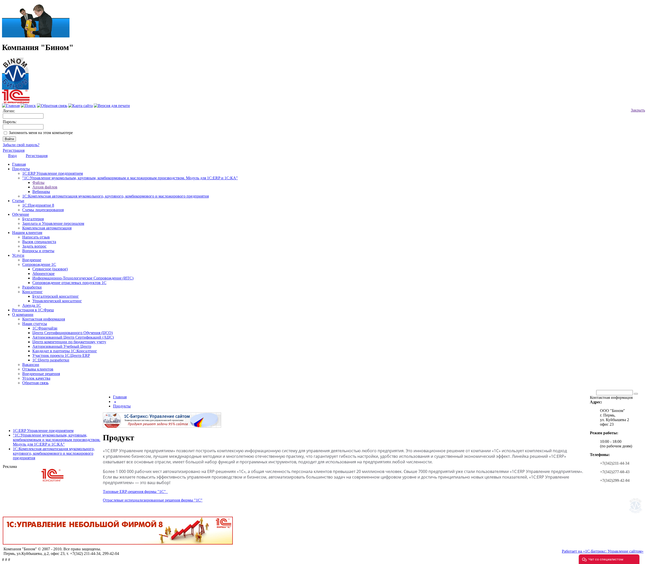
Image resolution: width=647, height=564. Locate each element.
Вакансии (30, 364)
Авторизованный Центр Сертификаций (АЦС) (73, 337)
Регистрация (14, 150)
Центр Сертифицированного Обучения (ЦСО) (72, 333)
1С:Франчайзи (44, 328)
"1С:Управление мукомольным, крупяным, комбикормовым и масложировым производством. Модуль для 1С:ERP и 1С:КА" (130, 178)
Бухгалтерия (33, 219)
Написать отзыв (36, 237)
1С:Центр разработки (50, 360)
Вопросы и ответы (38, 251)
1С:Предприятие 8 (38, 205)
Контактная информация (43, 319)
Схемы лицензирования (43, 210)
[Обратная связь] (52, 105)
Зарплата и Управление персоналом (53, 223)
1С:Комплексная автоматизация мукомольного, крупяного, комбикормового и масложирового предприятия (115, 196)
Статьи (18, 201)
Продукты (21, 169)
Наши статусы (34, 323)
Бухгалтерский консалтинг (55, 296)
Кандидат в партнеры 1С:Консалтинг (64, 351)
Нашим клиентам (27, 232)
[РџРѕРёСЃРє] (636, 394)
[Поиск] (28, 105)
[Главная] (15, 72)
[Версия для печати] (112, 105)
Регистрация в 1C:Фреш (33, 310)
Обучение (20, 214)
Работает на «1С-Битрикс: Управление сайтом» (602, 551)
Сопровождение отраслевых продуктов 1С (69, 282)
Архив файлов (44, 187)
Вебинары (41, 191)
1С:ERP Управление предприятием (52, 173)
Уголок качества (36, 378)
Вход (12, 156)
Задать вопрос (34, 246)
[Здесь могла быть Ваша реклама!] (636, 514)
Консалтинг (32, 292)
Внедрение (31, 260)
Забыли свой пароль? (21, 145)
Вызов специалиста (39, 242)
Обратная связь (35, 383)
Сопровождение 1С (39, 264)
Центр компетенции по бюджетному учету (69, 342)
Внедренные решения (41, 374)
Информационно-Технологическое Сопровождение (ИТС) (82, 278)
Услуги (18, 255)
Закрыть (638, 110)
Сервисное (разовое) (50, 269)
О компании (22, 314)
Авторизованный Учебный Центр (61, 346)
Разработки (32, 287)
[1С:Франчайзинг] (16, 102)
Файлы (38, 182)
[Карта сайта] (80, 105)
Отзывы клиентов (37, 369)
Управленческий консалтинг (57, 301)
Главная (19, 164)
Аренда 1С (31, 305)
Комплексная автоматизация (47, 228)
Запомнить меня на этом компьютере (41, 133)
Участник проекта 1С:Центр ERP (61, 355)
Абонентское (43, 273)
